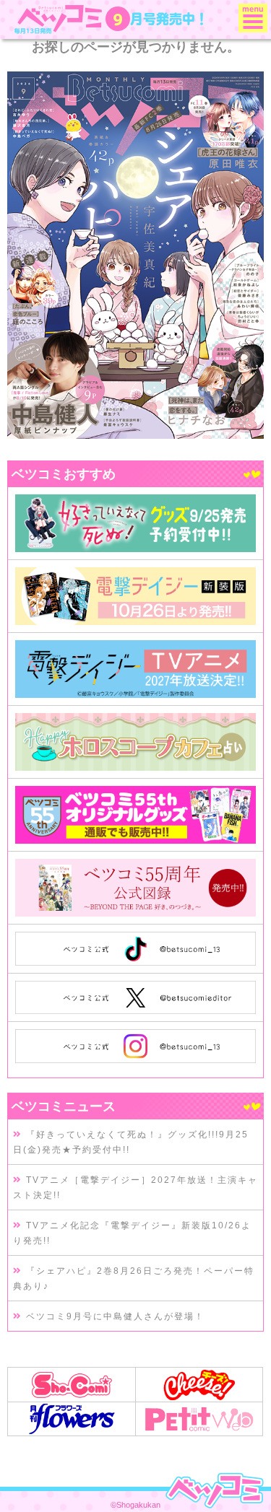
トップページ (214, 1490)
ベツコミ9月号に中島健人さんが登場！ (113, 1316)
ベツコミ (60, 19)
